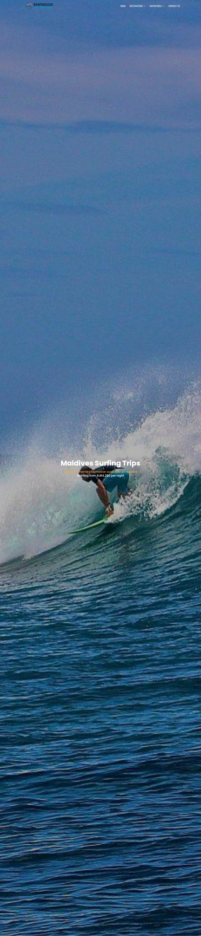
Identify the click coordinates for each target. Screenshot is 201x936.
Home (123, 6)
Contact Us (174, 6)
